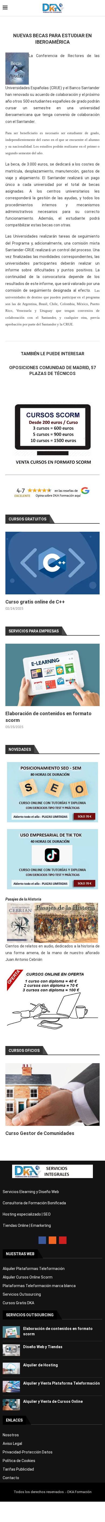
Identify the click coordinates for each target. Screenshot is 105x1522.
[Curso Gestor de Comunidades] (52, 1094)
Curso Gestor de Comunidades (39, 1133)
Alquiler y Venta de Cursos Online (53, 1401)
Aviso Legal (12, 1443)
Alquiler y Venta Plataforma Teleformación (61, 1383)
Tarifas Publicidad (18, 1469)
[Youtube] (62, 1240)
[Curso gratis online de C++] (52, 563)
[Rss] (52, 1240)
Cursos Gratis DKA (18, 1303)
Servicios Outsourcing (22, 1294)
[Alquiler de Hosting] (11, 1368)
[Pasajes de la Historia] (52, 923)
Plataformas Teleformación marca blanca (39, 1286)
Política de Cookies (19, 1461)
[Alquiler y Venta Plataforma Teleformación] (11, 1386)
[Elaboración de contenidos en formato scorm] (52, 675)
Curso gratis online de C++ (35, 602)
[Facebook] (42, 1240)
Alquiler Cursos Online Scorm (27, 1277)
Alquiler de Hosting (40, 1365)
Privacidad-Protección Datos (27, 1452)
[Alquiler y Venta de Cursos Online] (11, 1405)
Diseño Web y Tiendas (42, 1347)
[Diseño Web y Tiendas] (11, 1350)
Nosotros (11, 1435)
